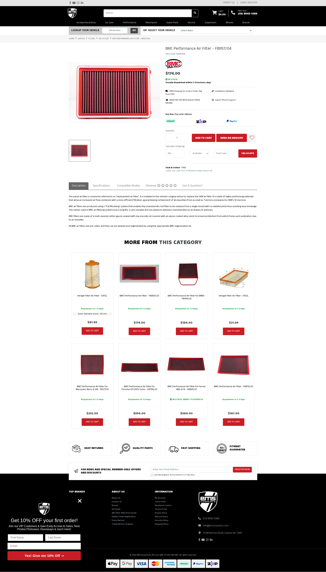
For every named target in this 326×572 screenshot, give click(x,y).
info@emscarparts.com (216, 526)
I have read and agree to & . (174, 475)
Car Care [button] (109, 23)
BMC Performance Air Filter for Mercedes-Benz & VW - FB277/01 (92, 388)
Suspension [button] (210, 23)
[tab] (78, 186)
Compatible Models (128, 186)
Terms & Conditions (176, 475)
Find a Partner (118, 520)
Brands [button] (245, 23)
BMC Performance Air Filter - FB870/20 (233, 387)
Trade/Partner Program (122, 524)
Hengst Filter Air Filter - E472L (92, 296)
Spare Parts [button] (172, 23)
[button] (252, 138)
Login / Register (248, 3)
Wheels (229, 23)
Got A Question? (192, 186)
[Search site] (195, 13)
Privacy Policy (190, 475)
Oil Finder (116, 509)
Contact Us (117, 501)
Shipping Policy (161, 524)
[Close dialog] (79, 500)
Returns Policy (161, 516)
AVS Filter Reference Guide (124, 513)
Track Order (160, 501)
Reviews (151, 186)
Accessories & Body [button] (86, 23)
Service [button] (191, 23)
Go (134, 30)
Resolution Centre (163, 505)
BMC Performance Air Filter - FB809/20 (139, 296)
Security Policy (161, 520)
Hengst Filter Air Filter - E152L (234, 296)
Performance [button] (129, 23)
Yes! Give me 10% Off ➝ (44, 556)
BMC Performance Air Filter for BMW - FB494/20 (186, 297)
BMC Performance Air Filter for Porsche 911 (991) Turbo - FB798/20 (139, 388)
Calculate (247, 153)
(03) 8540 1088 (247, 14)
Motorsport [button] (151, 23)
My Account (160, 498)
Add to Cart (203, 138)
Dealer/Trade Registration (124, 516)
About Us (116, 498)
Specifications (101, 186)
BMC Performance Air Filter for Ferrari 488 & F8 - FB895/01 (187, 388)
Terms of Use (161, 509)
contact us (229, 3)
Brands (115, 505)
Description (79, 186)
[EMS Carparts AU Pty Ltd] (73, 13)
